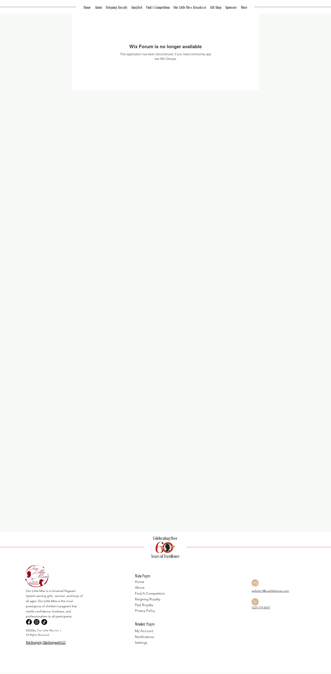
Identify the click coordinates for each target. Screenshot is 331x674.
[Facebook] (29, 622)
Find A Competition (150, 593)
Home (139, 582)
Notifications (144, 637)
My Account (144, 631)
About (139, 587)
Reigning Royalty (147, 599)
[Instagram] (36, 622)
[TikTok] (44, 622)
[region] (47, 648)
